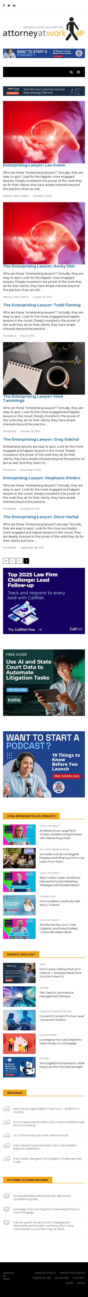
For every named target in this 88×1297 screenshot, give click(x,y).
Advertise (62, 1277)
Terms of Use (42, 1277)
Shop (69, 1283)
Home (81, 1283)
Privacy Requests (72, 1272)
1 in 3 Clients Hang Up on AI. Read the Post (40, 1135)
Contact (78, 1277)
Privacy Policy (45, 1272)
